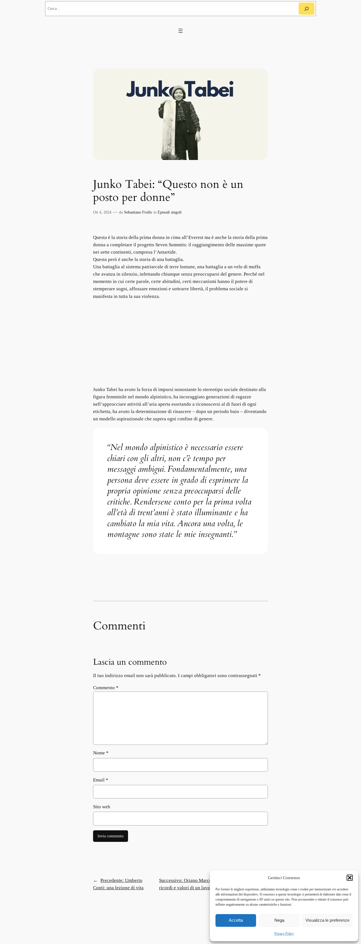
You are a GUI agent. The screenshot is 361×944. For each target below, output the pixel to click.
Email (100, 780)
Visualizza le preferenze (327, 920)
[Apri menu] (180, 30)
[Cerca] (306, 9)
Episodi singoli (170, 212)
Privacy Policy (284, 934)
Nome (101, 753)
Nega (279, 920)
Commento (105, 687)
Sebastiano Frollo (138, 212)
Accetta (236, 920)
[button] (350, 878)
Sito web (101, 806)
